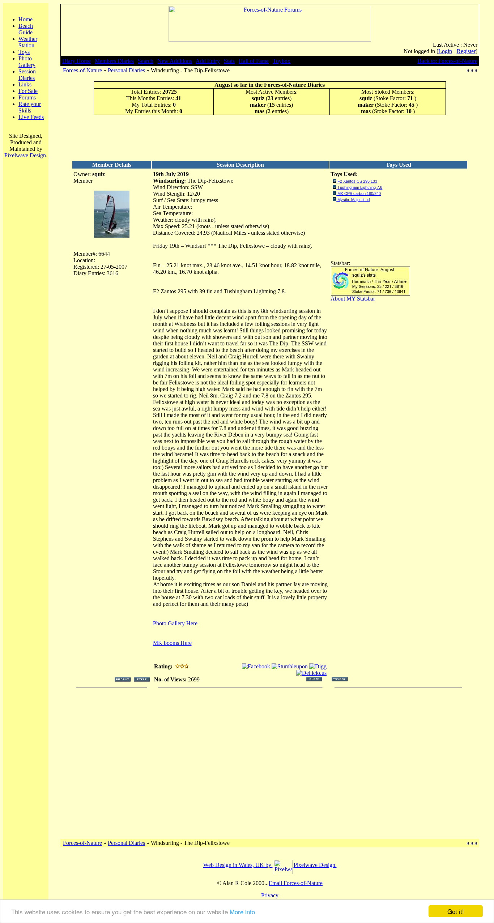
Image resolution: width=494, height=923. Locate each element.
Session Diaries (27, 74)
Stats (229, 61)
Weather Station (27, 42)
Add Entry (208, 61)
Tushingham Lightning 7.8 (359, 187)
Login (445, 51)
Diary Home (76, 61)
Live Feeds (31, 117)
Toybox (281, 61)
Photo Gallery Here (175, 623)
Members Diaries (114, 61)
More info (242, 911)
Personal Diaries (126, 70)
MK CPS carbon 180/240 (359, 193)
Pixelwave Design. (25, 155)
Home (25, 19)
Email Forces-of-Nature (296, 883)
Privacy (269, 895)
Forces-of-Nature (82, 70)
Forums (27, 97)
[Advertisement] (269, 138)
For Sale (28, 91)
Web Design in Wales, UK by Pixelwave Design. (270, 865)
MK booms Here (172, 643)
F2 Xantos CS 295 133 (357, 181)
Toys (24, 52)
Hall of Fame (254, 61)
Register (466, 51)
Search (145, 61)
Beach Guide (25, 29)
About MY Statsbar (353, 298)
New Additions (174, 61)
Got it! (455, 911)
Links (24, 84)
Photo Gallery (26, 61)
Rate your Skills (29, 107)
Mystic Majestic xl (353, 199)
